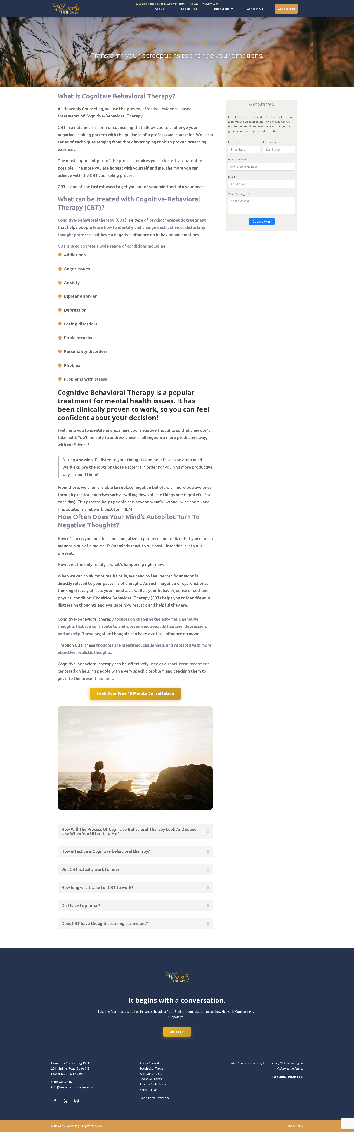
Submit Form (262, 221)
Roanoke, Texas (151, 1079)
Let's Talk (177, 1032)
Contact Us (255, 8)
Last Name (270, 142)
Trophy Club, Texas (153, 1084)
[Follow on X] (66, 1101)
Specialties (189, 8)
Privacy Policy (295, 1126)
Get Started (286, 8)
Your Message (237, 194)
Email (231, 176)
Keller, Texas (148, 1090)
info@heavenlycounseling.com (72, 1087)
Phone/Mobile (237, 159)
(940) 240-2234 (61, 1082)
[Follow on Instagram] (76, 1101)
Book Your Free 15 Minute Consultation (135, 693)
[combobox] (232, 166)
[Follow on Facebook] (55, 1101)
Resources (222, 8)
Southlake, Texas (151, 1068)
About (159, 8)
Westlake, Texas (151, 1074)
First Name (235, 142)
